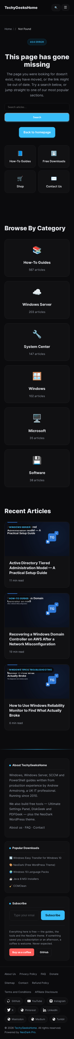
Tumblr (58, 1020)
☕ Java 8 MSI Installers (24, 878)
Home (8, 28)
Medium (38, 1020)
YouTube (34, 1002)
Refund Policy (40, 982)
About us (15, 827)
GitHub (44, 952)
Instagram (57, 1002)
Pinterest (28, 1011)
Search (37, 117)
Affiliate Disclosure (46, 991)
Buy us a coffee (21, 952)
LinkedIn (50, 1011)
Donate (54, 973)
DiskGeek (38, 809)
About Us (10, 973)
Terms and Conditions (18, 991)
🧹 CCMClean (17, 885)
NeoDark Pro (27, 1032)
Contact (39, 827)
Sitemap (10, 982)
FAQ (28, 827)
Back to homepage (37, 132)
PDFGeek (16, 814)
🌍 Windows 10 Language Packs (29, 871)
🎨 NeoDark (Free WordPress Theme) (32, 864)
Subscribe (52, 915)
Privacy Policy (28, 973)
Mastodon (15, 1020)
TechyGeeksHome (21, 7)
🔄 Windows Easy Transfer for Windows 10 (35, 857)
